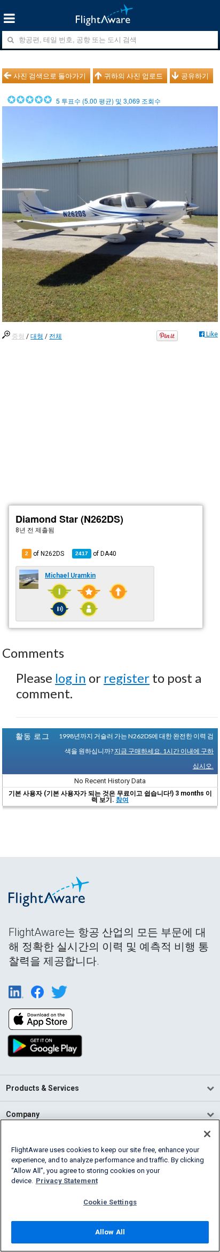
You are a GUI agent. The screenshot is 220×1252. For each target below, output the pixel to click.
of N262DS (44, 553)
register (127, 678)
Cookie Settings (110, 1202)
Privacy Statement (67, 1181)
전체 (55, 336)
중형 (18, 336)
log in (70, 678)
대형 (36, 336)
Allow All (110, 1232)
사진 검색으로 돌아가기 (49, 76)
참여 (122, 800)
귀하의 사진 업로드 (133, 76)
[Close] (207, 1134)
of (95, 553)
